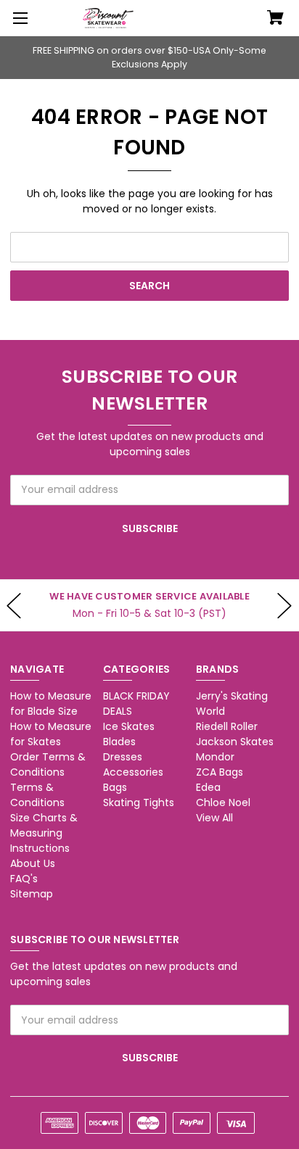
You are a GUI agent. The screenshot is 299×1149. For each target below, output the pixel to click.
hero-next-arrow (284, 605)
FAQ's (24, 878)
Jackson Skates (235, 741)
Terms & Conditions (37, 795)
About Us (32, 863)
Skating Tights (138, 802)
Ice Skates (129, 726)
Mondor (215, 757)
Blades (119, 741)
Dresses (122, 757)
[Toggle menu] (18, 18)
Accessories (133, 772)
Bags (115, 787)
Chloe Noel (223, 802)
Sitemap (31, 894)
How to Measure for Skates (50, 734)
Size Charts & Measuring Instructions (44, 832)
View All (214, 817)
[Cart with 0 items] (275, 19)
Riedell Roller (227, 726)
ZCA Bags (219, 772)
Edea (208, 787)
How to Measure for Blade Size (50, 703)
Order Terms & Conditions (48, 764)
